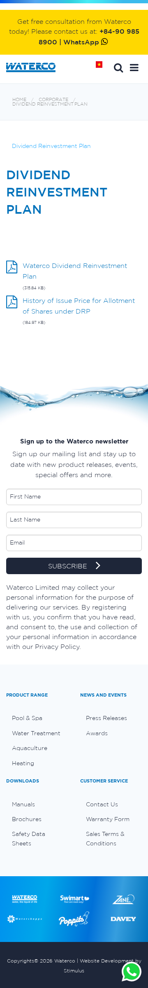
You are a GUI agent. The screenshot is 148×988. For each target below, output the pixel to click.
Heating (23, 763)
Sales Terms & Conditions (105, 838)
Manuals (23, 804)
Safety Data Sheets (28, 838)
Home (102, 67)
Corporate (53, 99)
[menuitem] (37, 718)
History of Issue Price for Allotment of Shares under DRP (79, 306)
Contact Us (102, 804)
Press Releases (106, 718)
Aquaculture (29, 748)
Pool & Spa (27, 718)
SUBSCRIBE (68, 566)
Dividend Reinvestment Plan (50, 104)
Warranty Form (108, 819)
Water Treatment (36, 733)
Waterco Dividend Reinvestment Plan (75, 271)
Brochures (27, 819)
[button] (134, 67)
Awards (97, 733)
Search (118, 67)
